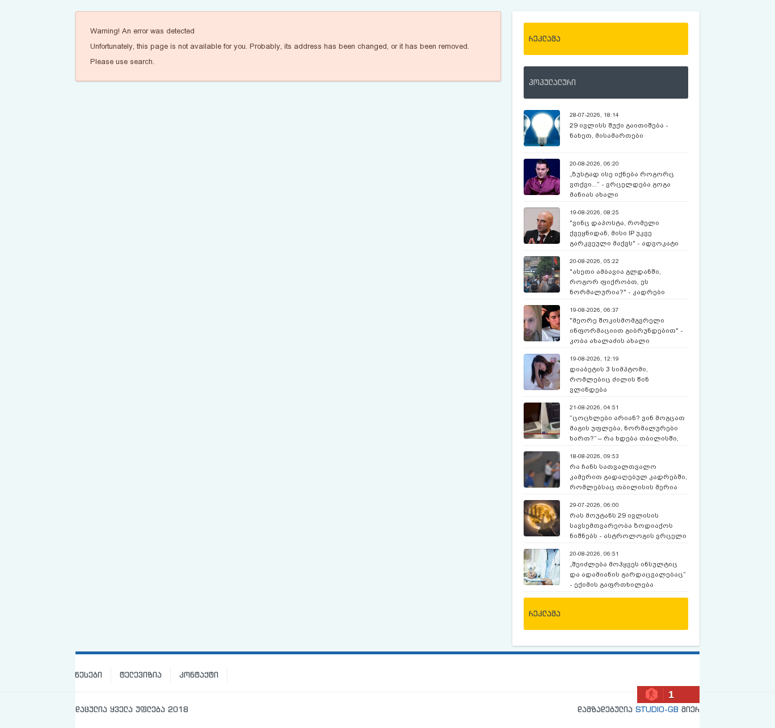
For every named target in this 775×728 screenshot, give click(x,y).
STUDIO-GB (657, 709)
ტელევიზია (141, 675)
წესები (88, 675)
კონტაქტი (198, 675)
